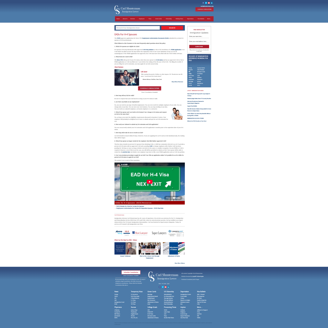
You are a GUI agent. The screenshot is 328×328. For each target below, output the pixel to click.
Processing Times (170, 307)
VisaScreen (134, 312)
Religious (182, 312)
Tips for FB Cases (201, 302)
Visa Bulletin (201, 18)
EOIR (115, 304)
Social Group (183, 314)
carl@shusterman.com (207, 6)
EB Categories (200, 296)
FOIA (198, 312)
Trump (190, 68)
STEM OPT (150, 312)
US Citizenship (169, 292)
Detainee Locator (184, 302)
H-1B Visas (150, 314)
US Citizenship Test (169, 296)
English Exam (134, 314)
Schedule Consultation (131, 272)
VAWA (198, 317)
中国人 (190, 73)
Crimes (182, 298)
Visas (150, 18)
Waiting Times (179, 18)
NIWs (115, 317)
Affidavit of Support (202, 310)
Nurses (199, 81)
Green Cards (158, 18)
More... (209, 18)
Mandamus (200, 83)
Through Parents (168, 298)
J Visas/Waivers (135, 298)
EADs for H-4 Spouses (125, 34)
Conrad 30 (117, 312)
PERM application (176, 49)
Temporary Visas (137, 292)
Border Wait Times (169, 317)
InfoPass (199, 77)
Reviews (132, 18)
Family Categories (201, 300)
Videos (190, 77)
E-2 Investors (134, 294)
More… (199, 307)
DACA (198, 85)
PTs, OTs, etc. (134, 317)
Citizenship (169, 18)
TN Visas (133, 304)
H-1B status (159, 60)
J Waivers (116, 310)
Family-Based (151, 298)
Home (118, 18)
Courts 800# (183, 296)
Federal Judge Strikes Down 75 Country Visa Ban (199, 98)
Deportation (190, 18)
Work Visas (191, 75)
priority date (126, 152)
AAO (165, 314)
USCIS (118, 38)
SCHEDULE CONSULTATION (204, 9)
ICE (115, 298)
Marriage (191, 81)
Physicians (199, 79)
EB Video (199, 298)
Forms (190, 83)
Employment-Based (153, 296)
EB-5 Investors (151, 300)
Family (190, 85)
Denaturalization (168, 302)
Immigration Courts (185, 294)
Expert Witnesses (185, 315)
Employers (142, 18)
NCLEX (133, 315)
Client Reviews (200, 69)
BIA (181, 304)
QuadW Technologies (198, 276)
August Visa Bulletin (192, 106)
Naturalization (168, 294)
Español (191, 69)
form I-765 (120, 60)
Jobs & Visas (134, 310)
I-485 (151, 146)
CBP (115, 300)
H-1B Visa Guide (135, 296)
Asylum (183, 307)
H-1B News (200, 73)
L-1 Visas (133, 300)
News (116, 292)
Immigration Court (119, 302)
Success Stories (201, 68)
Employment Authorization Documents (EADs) (155, 38)
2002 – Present (201, 294)
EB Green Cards (201, 71)
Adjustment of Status (153, 302)
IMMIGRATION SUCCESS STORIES (195, 118)
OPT (149, 310)
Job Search (117, 315)
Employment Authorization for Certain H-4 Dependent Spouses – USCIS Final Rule (139, 208)
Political (182, 310)
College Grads (152, 307)
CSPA (198, 75)
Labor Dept (167, 312)
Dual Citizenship (168, 304)
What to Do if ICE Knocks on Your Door (196, 121)
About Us (125, 18)
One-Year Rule (184, 317)
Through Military (168, 300)
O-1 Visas (133, 302)
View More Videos (180, 263)
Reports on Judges (185, 300)
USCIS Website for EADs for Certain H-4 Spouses (130, 206)
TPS (198, 315)
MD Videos (117, 314)
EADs (149, 304)
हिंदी (189, 71)
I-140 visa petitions (148, 49)
